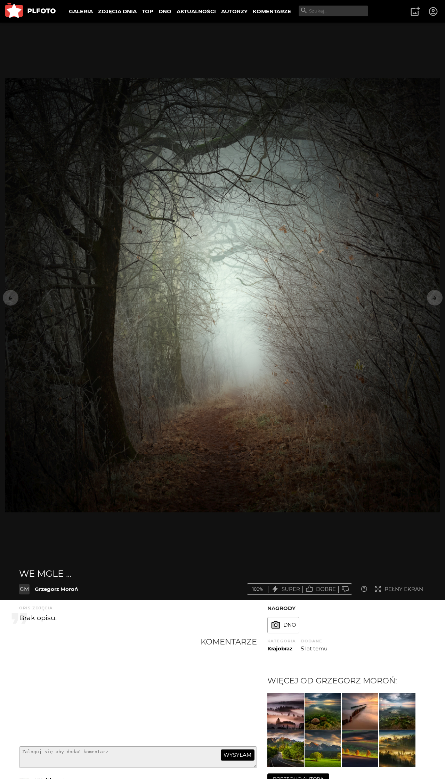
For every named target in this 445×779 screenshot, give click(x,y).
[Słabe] (345, 589)
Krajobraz (279, 648)
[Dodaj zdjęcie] (415, 11)
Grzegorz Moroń (56, 589)
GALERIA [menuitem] (81, 11)
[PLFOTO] (30, 11)
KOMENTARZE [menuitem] (272, 11)
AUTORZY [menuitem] (234, 11)
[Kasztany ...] (360, 748)
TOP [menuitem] (147, 11)
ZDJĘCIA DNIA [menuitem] (117, 11)
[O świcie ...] (397, 711)
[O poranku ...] (397, 748)
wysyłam (237, 755)
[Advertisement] (110, 689)
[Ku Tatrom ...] (285, 748)
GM (24, 589)
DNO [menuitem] (165, 11)
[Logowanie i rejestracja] (433, 11)
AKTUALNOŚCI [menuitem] (196, 11)
